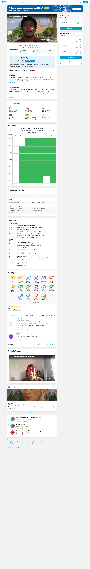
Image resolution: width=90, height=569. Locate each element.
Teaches (24, 50)
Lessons (49, 50)
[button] (64, 2)
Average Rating (46, 117)
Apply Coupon (76, 8)
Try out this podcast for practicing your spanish (30, 431)
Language (27, 313)
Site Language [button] (73, 2)
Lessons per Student (30, 117)
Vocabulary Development (46, 443)
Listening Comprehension (14, 443)
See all (32, 413)
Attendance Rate (46, 110)
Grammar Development (23, 442)
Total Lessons (12, 117)
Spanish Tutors (11, 447)
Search (10, 313)
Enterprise (22, 2)
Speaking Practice (27, 443)
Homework (44, 442)
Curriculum (35, 443)
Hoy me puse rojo (21, 424)
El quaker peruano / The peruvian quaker (28, 417)
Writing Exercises (12, 442)
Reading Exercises (36, 442)
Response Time (13, 110)
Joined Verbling (29, 110)
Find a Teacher (14, 2)
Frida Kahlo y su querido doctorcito (18, 405)
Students (36, 50)
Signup (86, 2)
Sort (42, 313)
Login (80, 2)
